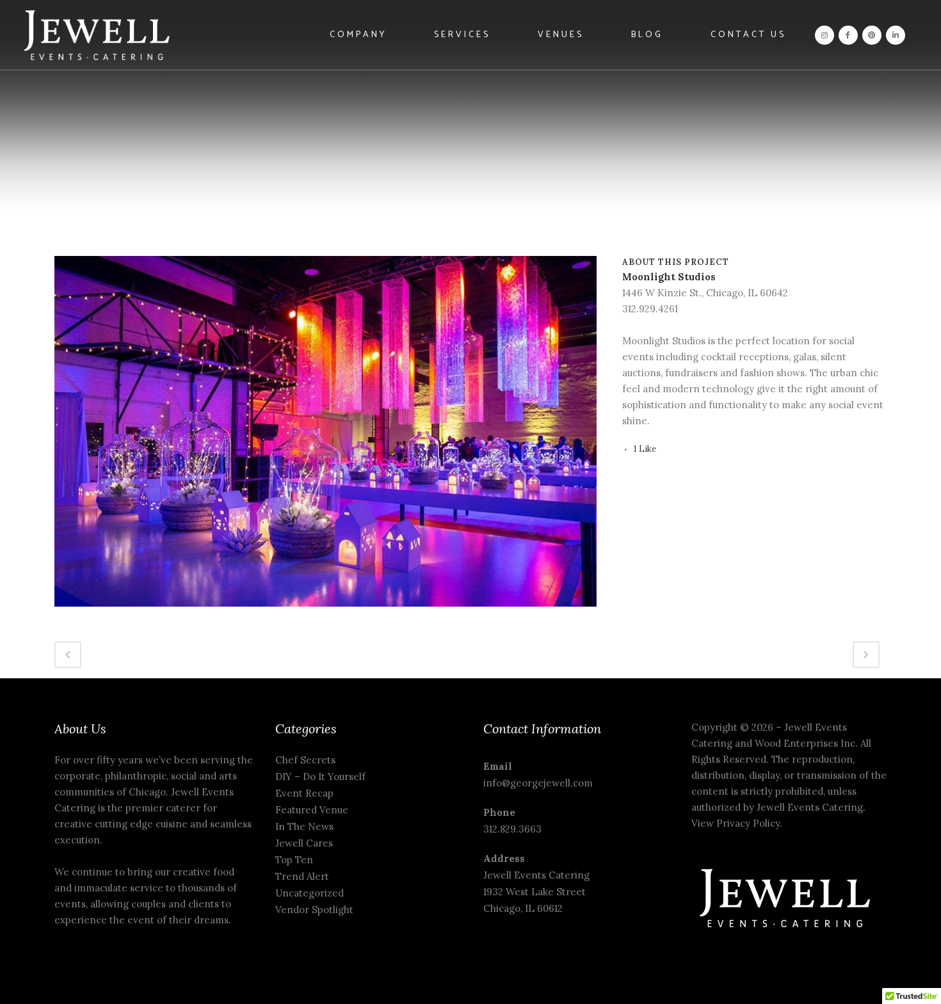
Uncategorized (309, 893)
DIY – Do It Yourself (320, 776)
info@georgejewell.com (538, 783)
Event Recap (304, 793)
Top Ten (294, 860)
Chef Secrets (305, 760)
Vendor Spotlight (314, 910)
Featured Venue (311, 810)
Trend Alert (302, 876)
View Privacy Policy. (738, 823)
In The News (304, 826)
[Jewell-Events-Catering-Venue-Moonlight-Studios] (325, 615)
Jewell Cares (304, 843)
